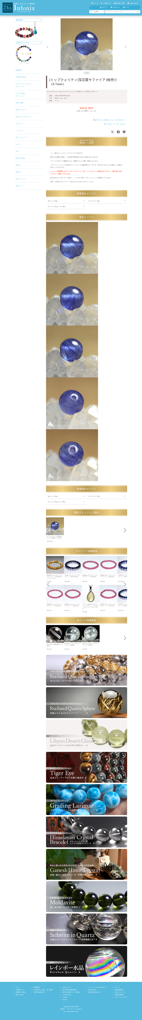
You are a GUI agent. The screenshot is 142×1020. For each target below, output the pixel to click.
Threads (65, 997)
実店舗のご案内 (21, 992)
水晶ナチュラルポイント (24, 116)
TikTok (64, 999)
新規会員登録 (119, 990)
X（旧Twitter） (67, 994)
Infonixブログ (66, 987)
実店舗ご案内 (120, 3)
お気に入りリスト (120, 992)
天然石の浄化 (92, 990)
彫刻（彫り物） (21, 158)
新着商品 (19, 70)
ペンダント (19, 130)
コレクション (20, 95)
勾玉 (17, 151)
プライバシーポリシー (122, 997)
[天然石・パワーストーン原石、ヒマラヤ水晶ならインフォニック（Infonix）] (18, 3)
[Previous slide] (48, 530)
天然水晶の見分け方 (94, 992)
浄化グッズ (19, 186)
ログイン (117, 987)
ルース (18, 144)
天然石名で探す (21, 77)
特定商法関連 (119, 994)
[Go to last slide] (47, 47)
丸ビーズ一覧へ (53, 201)
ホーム (96, 3)
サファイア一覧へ (94, 201)
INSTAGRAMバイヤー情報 (70, 992)
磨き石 (18, 165)
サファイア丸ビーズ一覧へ (57, 206)
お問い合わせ (134, 3)
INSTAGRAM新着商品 (69, 990)
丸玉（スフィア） (22, 137)
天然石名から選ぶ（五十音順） (44, 990)
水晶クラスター (21, 109)
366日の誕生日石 (39, 992)
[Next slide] (125, 47)
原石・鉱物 (19, 103)
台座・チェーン (21, 179)
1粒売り (18, 172)
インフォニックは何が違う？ (97, 987)
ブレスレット (20, 123)
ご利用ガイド (107, 3)
